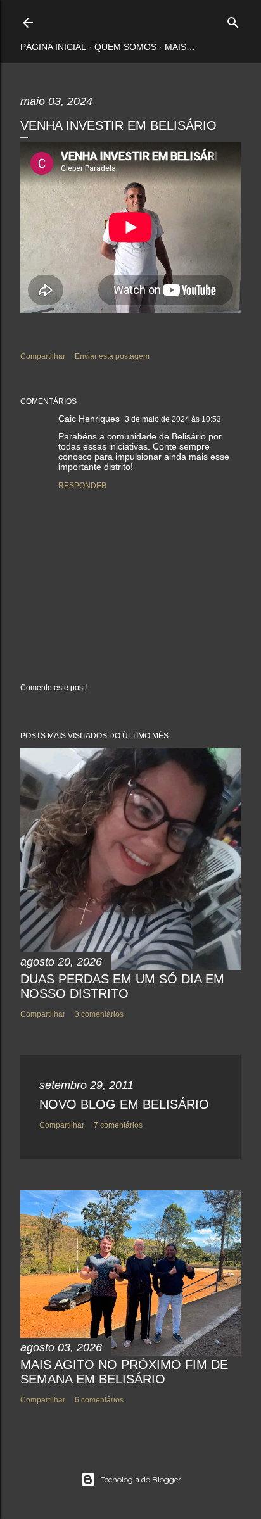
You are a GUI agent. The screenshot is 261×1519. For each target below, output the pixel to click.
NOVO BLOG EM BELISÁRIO (124, 1104)
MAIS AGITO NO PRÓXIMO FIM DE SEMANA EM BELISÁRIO (124, 1372)
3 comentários (99, 1014)
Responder (82, 485)
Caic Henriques (89, 418)
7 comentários (118, 1125)
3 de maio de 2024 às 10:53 (173, 419)
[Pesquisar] (233, 20)
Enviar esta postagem (112, 356)
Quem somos (125, 47)
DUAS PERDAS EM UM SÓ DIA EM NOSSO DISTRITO (122, 986)
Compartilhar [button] (42, 356)
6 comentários (99, 1400)
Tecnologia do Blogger (141, 1479)
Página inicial (53, 47)
